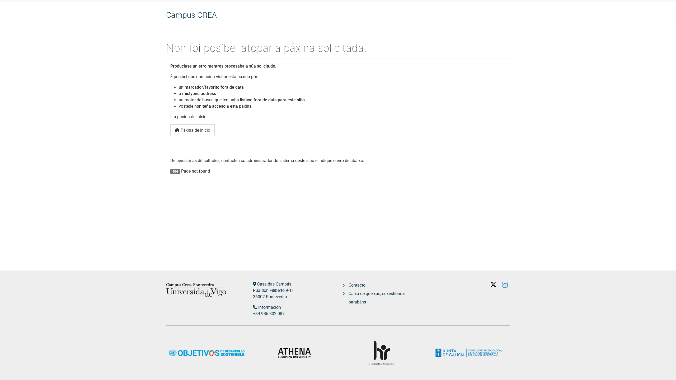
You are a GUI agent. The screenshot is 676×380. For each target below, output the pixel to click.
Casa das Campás (274, 284)
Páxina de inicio (195, 130)
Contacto (357, 285)
